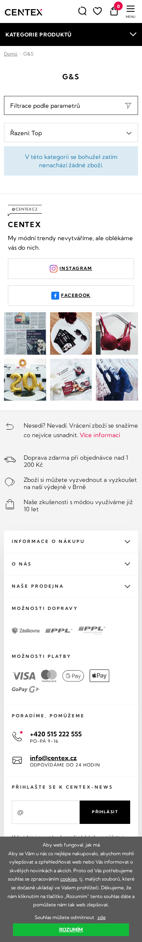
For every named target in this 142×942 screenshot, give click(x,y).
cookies (68, 879)
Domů (10, 54)
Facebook (76, 295)
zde (101, 917)
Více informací (100, 435)
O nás (22, 564)
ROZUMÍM (71, 929)
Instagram (76, 268)
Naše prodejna (38, 586)
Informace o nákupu (48, 541)
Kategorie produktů (39, 34)
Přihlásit (105, 811)
